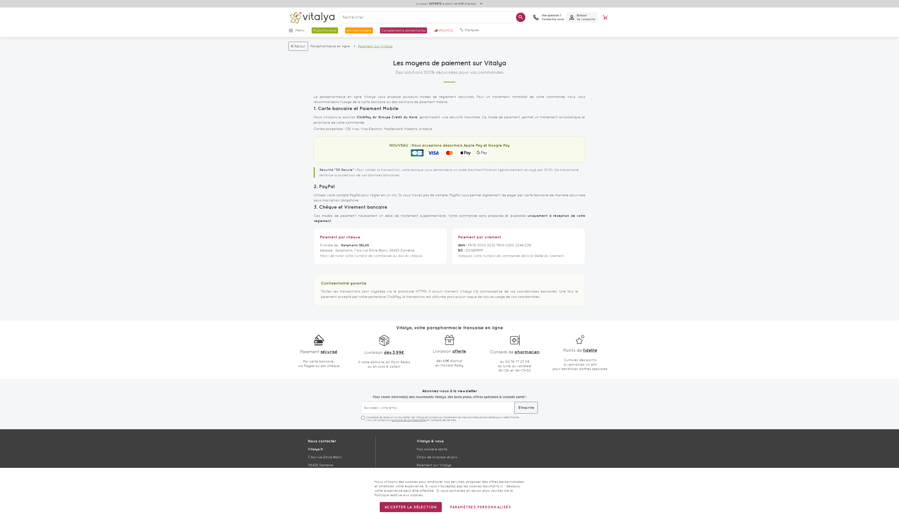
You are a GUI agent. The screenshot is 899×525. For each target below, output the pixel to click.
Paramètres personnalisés (480, 507)
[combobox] (433, 17)
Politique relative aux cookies (399, 495)
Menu (300, 30)
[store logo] (311, 17)
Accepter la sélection (411, 507)
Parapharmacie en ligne (330, 46)
